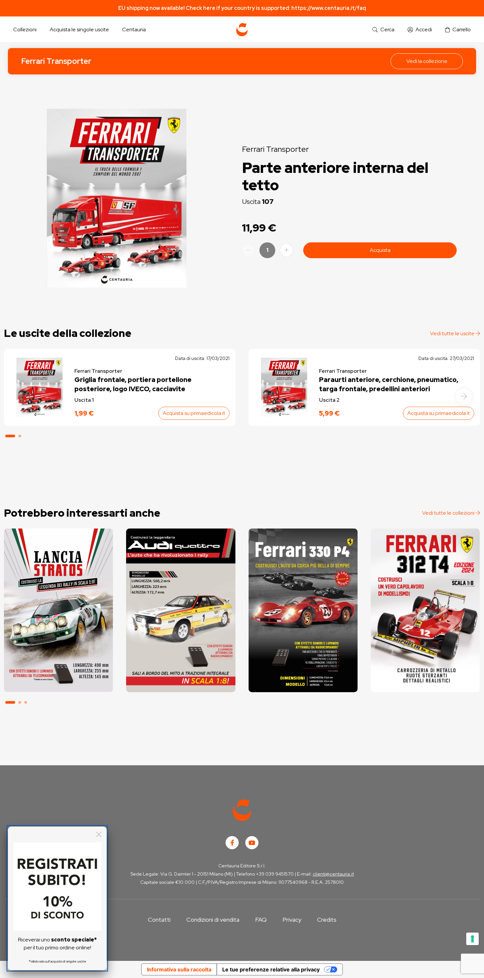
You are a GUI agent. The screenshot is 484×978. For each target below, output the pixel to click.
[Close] (99, 834)
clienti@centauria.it (333, 874)
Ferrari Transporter (56, 61)
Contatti (159, 919)
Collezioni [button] (25, 29)
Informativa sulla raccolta (179, 969)
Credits (326, 919)
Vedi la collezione (426, 61)
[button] (383, 30)
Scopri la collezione (58, 662)
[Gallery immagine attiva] (116, 198)
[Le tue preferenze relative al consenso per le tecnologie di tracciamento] (472, 939)
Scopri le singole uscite (58, 680)
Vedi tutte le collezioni (448, 513)
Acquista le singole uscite (79, 29)
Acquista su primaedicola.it (194, 413)
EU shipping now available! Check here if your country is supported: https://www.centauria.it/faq (242, 8)
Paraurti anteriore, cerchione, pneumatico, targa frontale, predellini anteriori (388, 384)
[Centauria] (242, 29)
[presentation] (464, 396)
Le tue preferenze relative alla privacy (271, 969)
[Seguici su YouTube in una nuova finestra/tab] (251, 842)
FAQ (261, 919)
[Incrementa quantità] (286, 250)
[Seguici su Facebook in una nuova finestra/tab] (232, 842)
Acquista (380, 250)
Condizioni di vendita (212, 919)
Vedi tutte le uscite (452, 333)
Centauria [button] (134, 29)
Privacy (291, 919)
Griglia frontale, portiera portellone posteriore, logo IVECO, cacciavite (133, 384)
